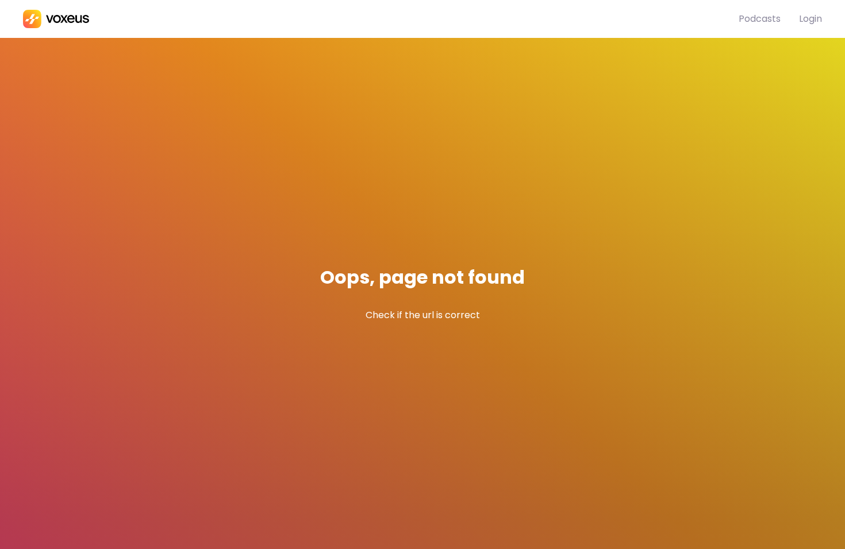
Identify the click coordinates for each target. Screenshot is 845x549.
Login (810, 18)
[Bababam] (381, 19)
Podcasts (760, 18)
